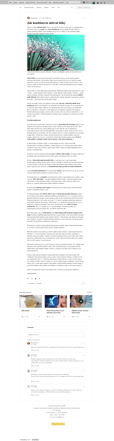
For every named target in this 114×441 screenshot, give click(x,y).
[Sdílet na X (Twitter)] (31, 278)
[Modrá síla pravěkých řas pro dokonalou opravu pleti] (56, 301)
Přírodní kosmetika (29, 7)
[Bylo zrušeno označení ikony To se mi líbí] (32, 350)
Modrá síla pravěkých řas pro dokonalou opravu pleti (55, 312)
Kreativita (39, 7)
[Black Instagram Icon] (101, 3)
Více (58, 7)
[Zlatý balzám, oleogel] (31, 301)
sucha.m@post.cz (59, 417)
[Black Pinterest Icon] (104, 3)
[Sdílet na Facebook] (28, 278)
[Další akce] (84, 18)
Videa (52, 7)
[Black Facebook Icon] (94, 3)
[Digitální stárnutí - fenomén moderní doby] (81, 301)
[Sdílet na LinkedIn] (35, 278)
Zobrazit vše (89, 292)
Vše (20, 7)
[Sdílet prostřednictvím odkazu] (39, 278)
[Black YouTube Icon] (98, 3)
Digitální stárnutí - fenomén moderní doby (80, 312)
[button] (72, 7)
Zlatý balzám (25, 311)
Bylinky (46, 7)
